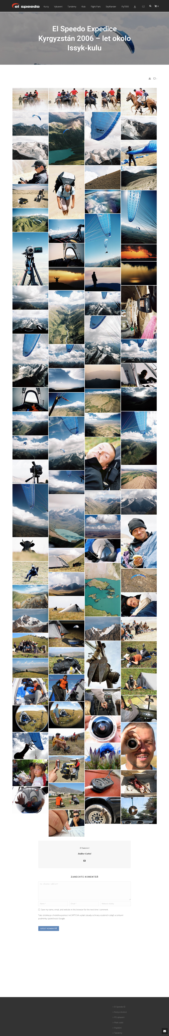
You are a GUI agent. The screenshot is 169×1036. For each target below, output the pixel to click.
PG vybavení (119, 1017)
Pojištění (117, 1028)
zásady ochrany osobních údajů (99, 915)
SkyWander (111, 6)
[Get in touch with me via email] (84, 860)
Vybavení (58, 6)
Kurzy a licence (120, 1012)
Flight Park (95, 6)
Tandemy (72, 6)
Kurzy (46, 6)
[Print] (150, 78)
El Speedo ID (119, 1006)
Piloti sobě (118, 1022)
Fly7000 (125, 6)
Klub (83, 6)
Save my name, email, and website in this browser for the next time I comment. (74, 909)
